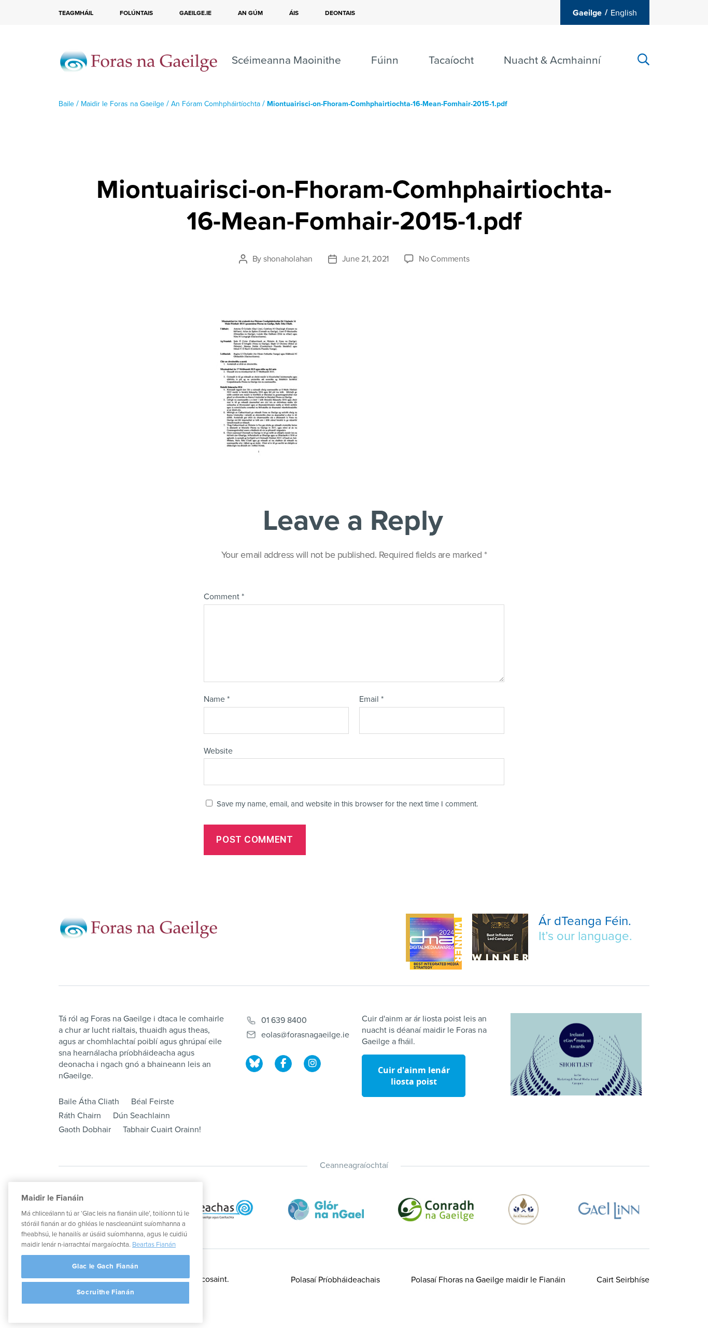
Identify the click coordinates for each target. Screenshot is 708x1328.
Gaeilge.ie (195, 13)
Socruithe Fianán (106, 1293)
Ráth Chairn (80, 1115)
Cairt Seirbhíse (623, 1280)
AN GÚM (250, 13)
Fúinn (385, 60)
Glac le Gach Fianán (105, 1266)
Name (217, 699)
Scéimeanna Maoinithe (286, 60)
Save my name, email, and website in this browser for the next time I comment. (347, 804)
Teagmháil (76, 13)
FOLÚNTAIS (136, 13)
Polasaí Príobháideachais (335, 1280)
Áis (294, 13)
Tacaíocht (451, 60)
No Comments (444, 259)
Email (371, 699)
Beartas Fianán (154, 1244)
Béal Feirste (152, 1101)
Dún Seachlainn (141, 1115)
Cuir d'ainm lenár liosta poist (414, 1075)
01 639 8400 (284, 1020)
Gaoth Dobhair (85, 1129)
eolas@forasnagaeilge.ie (305, 1035)
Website (218, 751)
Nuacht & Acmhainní (552, 60)
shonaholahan (288, 259)
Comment (224, 597)
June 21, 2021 (365, 259)
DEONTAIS (340, 13)
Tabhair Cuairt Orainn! (162, 1129)
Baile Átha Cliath (89, 1101)
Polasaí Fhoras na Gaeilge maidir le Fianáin (488, 1280)
